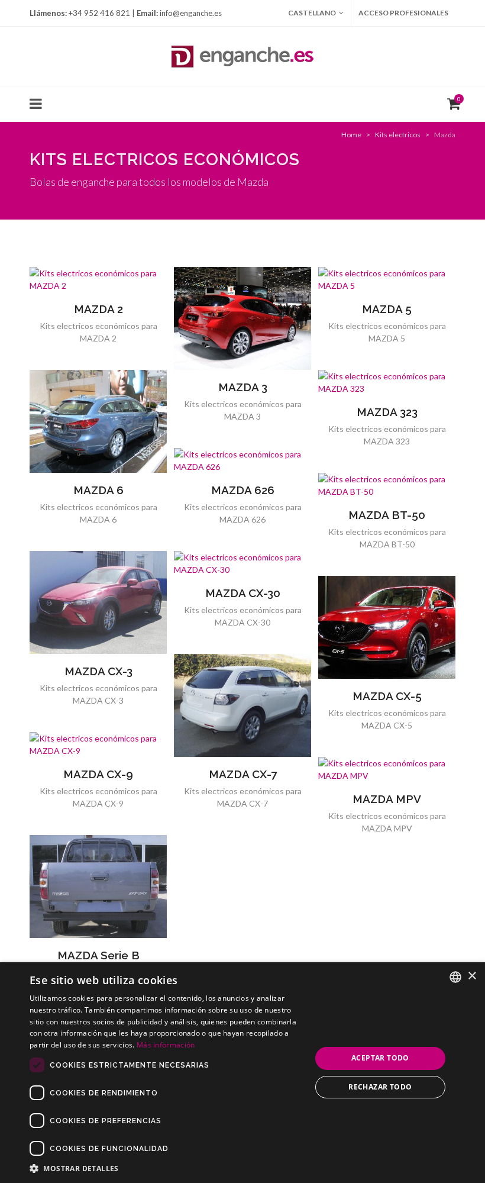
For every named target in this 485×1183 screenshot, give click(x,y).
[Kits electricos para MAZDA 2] (98, 279)
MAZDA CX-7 (243, 774)
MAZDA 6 (98, 490)
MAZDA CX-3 (98, 671)
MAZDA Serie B (98, 955)
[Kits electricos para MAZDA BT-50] (387, 485)
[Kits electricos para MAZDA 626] (242, 460)
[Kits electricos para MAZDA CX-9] (98, 744)
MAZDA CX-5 (387, 695)
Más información (166, 1045)
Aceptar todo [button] (380, 1058)
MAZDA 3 (242, 387)
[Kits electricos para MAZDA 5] (387, 279)
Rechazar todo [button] (380, 1087)
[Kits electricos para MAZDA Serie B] (98, 886)
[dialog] (242, 1072)
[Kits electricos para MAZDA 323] (387, 382)
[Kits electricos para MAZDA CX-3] (98, 602)
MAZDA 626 (242, 490)
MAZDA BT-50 (386, 514)
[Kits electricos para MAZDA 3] (242, 318)
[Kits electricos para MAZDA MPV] (387, 769)
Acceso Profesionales (403, 12)
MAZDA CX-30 (242, 592)
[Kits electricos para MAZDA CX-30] (242, 563)
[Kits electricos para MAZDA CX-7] (242, 705)
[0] (451, 102)
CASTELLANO (312, 12)
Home (351, 134)
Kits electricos (398, 134)
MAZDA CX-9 (98, 774)
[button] (166, 1168)
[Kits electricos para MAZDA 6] (98, 421)
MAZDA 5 (387, 308)
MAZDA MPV (387, 798)
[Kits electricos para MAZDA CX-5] (387, 627)
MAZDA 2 (98, 308)
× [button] (471, 976)
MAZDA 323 (387, 411)
